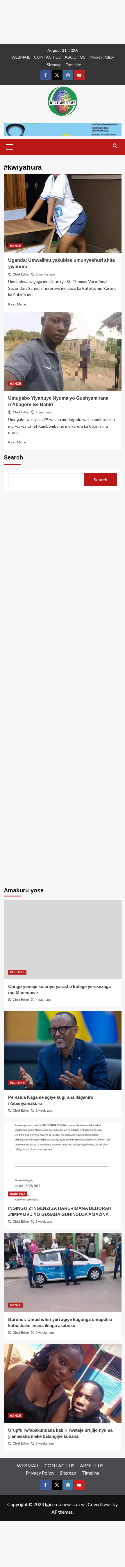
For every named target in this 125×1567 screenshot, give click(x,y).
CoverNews (100, 1504)
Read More (17, 304)
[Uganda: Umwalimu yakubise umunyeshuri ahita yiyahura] (63, 213)
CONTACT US (47, 57)
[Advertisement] (62, 22)
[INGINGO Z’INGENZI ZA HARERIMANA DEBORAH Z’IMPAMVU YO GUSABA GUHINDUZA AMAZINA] (63, 1161)
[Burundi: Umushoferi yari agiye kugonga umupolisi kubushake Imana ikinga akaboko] (63, 1272)
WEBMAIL (20, 57)
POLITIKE (17, 972)
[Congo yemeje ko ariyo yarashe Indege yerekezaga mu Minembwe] (63, 939)
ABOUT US (75, 57)
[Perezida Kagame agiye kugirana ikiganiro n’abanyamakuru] (63, 1050)
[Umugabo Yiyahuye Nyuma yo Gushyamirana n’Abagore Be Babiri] (63, 351)
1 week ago (44, 1110)
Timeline (73, 64)
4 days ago (43, 999)
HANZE (15, 246)
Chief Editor (21, 274)
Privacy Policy (101, 57)
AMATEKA (18, 1194)
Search (13, 457)
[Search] (115, 146)
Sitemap (54, 64)
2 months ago (45, 274)
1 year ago (43, 412)
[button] (9, 146)
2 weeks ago (45, 1332)
